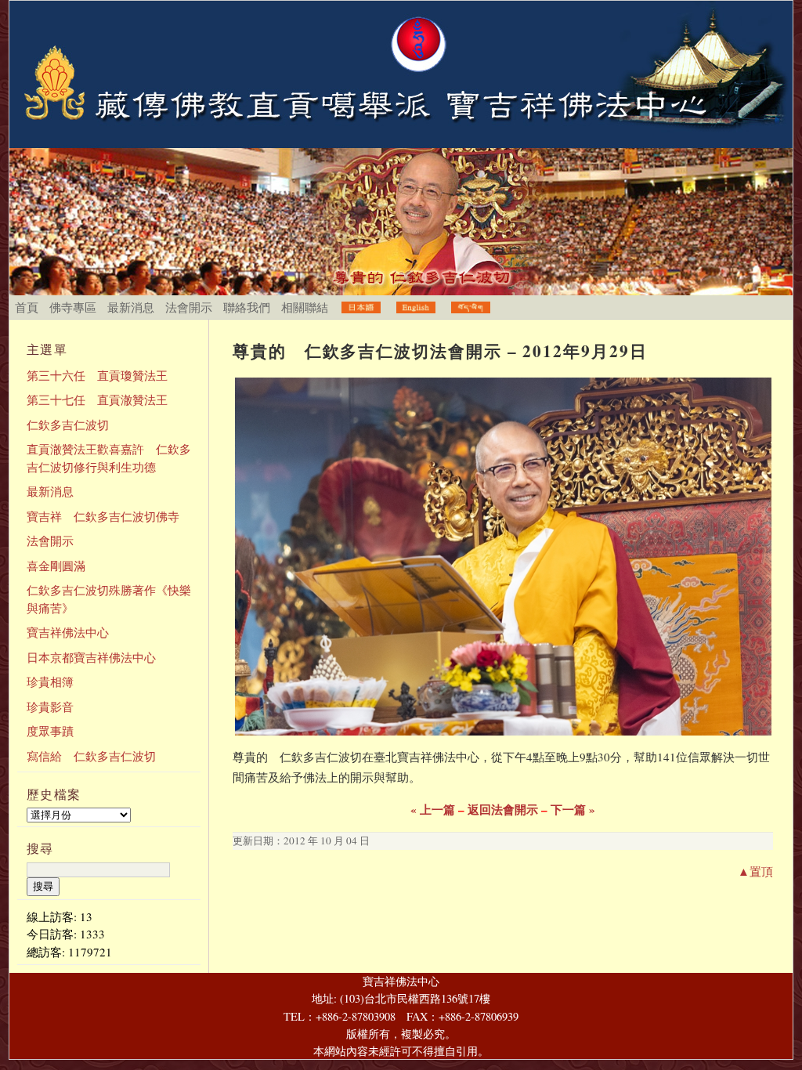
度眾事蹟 (50, 731)
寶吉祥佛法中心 (68, 632)
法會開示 (188, 307)
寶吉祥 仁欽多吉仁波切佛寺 (103, 516)
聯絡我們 (246, 307)
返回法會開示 (503, 809)
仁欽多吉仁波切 (68, 424)
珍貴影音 (50, 706)
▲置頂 (755, 871)
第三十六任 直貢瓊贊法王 (97, 375)
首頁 (26, 307)
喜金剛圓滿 (56, 565)
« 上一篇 (432, 809)
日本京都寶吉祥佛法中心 (91, 657)
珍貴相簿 (50, 681)
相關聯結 (304, 307)
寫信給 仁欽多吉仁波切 (91, 756)
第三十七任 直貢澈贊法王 (97, 399)
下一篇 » (573, 809)
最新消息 (130, 307)
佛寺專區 (72, 307)
